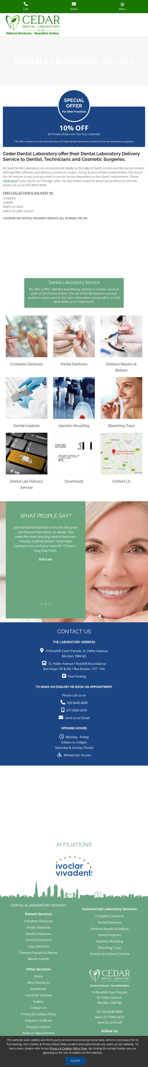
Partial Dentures (110, 922)
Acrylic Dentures (38, 927)
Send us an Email (77, 718)
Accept (75, 1061)
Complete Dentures (38, 921)
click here (10, 181)
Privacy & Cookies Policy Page (68, 1048)
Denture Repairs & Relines (38, 953)
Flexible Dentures (38, 934)
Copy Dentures (38, 946)
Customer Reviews (38, 995)
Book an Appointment (38, 1033)
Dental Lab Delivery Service (109, 954)
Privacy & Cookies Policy (38, 1014)
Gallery (38, 1001)
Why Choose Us (38, 982)
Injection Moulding (109, 941)
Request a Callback (38, 1020)
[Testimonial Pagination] (41, 590)
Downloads (38, 989)
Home (38, 976)
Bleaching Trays (109, 948)
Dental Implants (109, 935)
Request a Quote (38, 1027)
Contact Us (38, 1008)
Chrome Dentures (38, 940)
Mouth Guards (38, 959)
